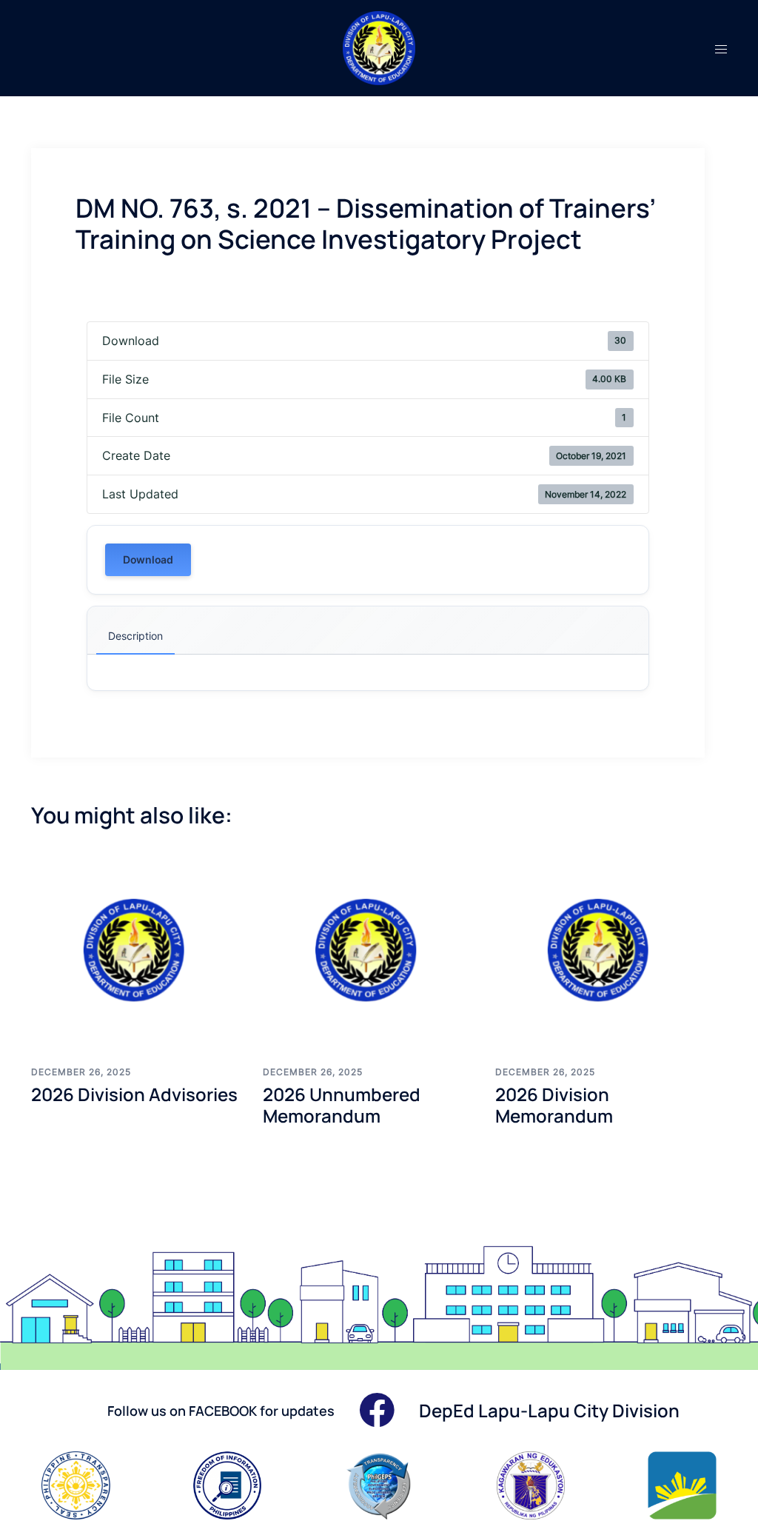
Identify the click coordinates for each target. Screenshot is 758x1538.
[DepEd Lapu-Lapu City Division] (379, 46)
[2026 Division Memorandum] (600, 950)
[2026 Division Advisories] (136, 950)
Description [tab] (135, 635)
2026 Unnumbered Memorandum (341, 1105)
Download (148, 559)
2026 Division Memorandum (554, 1105)
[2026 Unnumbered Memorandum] (367, 950)
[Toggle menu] (721, 48)
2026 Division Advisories (134, 1094)
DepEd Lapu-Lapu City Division (549, 1410)
